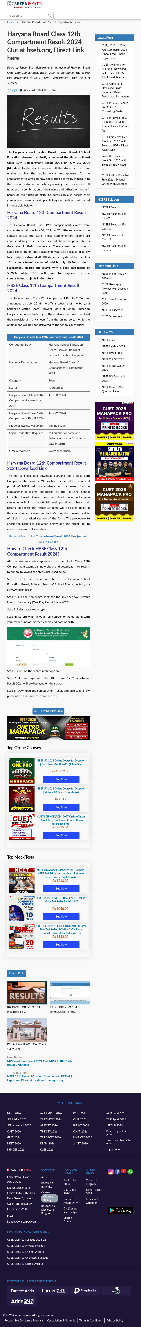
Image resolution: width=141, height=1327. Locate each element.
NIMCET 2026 (15, 1150)
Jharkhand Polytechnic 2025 (119, 1142)
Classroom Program (92, 1182)
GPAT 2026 (14, 1137)
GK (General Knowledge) (71, 1210)
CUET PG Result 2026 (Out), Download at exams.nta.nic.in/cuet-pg (115, 124)
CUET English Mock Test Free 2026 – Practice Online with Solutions (115, 179)
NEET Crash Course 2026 (48, 711)
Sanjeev (14, 90)
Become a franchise (47, 1185)
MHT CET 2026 (82, 1137)
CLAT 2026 (79, 1119)
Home (11, 22)
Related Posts (16, 973)
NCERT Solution (111, 207)
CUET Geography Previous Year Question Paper (115, 288)
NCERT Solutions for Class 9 (114, 216)
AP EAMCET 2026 (51, 1113)
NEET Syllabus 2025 (113, 346)
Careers (47, 1196)
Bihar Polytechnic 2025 (116, 1133)
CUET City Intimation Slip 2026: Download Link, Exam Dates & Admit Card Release (114, 71)
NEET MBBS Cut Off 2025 (113, 368)
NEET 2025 (108, 340)
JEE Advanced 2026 (19, 1125)
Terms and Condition (92, 1201)
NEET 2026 (14, 1113)
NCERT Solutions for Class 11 (114, 237)
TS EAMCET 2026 (51, 1119)
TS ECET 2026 (48, 1131)
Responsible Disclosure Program (48, 1210)
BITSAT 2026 (81, 1125)
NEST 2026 (14, 1143)
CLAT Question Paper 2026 (114, 301)
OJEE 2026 (46, 1150)
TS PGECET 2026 (50, 1137)
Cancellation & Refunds (61, 1320)
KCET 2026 (80, 1113)
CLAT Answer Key (112, 316)
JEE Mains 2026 (16, 1119)
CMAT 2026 (80, 1131)
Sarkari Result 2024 (94, 1192)
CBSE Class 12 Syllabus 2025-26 (26, 1240)
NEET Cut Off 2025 (113, 359)
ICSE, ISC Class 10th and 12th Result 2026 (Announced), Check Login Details (114, 52)
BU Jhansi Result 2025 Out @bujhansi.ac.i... (23, 1009)
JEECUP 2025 (114, 1125)
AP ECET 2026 (49, 1125)
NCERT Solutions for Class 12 (114, 248)
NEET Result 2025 (112, 353)
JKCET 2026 (80, 1143)
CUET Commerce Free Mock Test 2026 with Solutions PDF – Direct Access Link (115, 143)
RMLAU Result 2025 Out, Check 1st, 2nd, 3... (26, 1047)
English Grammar (69, 1220)
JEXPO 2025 (113, 1150)
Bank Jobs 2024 (70, 1182)
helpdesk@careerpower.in (21, 1222)
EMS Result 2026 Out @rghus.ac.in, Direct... (63, 1009)
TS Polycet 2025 (116, 1119)
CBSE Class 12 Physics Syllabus (26, 1246)
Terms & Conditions (91, 1320)
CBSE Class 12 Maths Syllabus (25, 1264)
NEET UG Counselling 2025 (114, 378)
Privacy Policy (115, 1320)
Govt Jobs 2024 (70, 1192)
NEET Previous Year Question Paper (113, 389)
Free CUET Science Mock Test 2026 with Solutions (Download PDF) (114, 162)
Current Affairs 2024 (71, 1201)
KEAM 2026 (47, 1143)
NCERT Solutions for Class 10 (114, 226)
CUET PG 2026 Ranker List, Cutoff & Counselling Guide (115, 107)
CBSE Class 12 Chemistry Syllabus (27, 1258)
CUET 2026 (14, 1131)
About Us (47, 1177)
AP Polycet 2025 (116, 1113)
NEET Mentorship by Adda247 (114, 276)
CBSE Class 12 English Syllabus (25, 1252)
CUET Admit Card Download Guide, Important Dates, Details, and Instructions (116, 90)
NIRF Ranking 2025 (113, 310)
